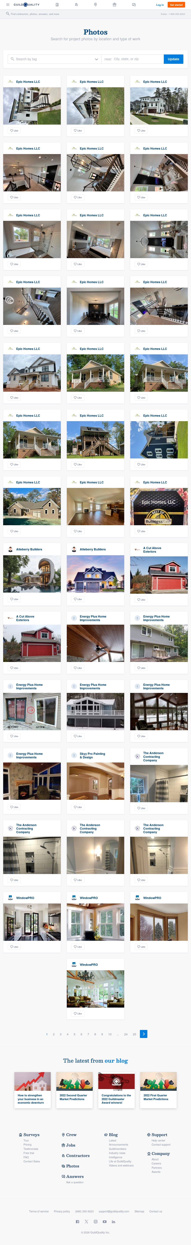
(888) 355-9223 (84, 1211)
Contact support (161, 1144)
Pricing (28, 1144)
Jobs (70, 1145)
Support (159, 1135)
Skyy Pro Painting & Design (92, 755)
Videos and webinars (121, 1165)
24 (126, 1034)
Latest (112, 1140)
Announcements (118, 1144)
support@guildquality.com (114, 1211)
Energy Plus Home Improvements (93, 618)
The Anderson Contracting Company (153, 756)
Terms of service (39, 1211)
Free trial (29, 1153)
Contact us (155, 1211)
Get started (176, 5)
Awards (156, 1172)
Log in (160, 5)
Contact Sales (32, 1161)
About (155, 1159)
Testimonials (31, 1149)
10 (110, 1034)
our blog (116, 1060)
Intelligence (115, 1157)
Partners (157, 1167)
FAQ (26, 1157)
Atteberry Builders (29, 549)
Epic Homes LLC (28, 81)
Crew (71, 1135)
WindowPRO (25, 898)
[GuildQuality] (26, 5)
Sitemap (139, 1211)
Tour (26, 1140)
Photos (72, 1166)
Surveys (32, 1135)
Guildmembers (117, 1149)
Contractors (78, 1155)
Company (161, 1153)
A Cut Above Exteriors (152, 550)
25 (134, 1034)
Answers (75, 1176)
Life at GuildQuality (120, 1161)
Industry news (117, 1153)
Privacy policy (62, 1211)
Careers (156, 1163)
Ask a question (75, 1182)
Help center (158, 1140)
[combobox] (54, 59)
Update (173, 59)
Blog (113, 1135)
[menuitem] (57, 4)
